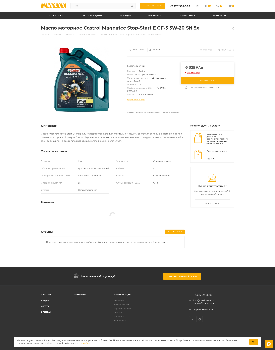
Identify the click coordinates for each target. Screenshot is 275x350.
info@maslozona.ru (203, 300)
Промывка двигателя (217, 151)
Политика (119, 316)
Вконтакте (192, 319)
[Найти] (131, 6)
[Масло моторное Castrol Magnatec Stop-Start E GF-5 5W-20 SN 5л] (81, 79)
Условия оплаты (121, 304)
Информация (122, 295)
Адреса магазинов (203, 309)
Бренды (46, 312)
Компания (80, 295)
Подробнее (85, 343)
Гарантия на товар (123, 308)
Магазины (119, 300)
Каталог (46, 295)
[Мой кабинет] (198, 6)
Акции (45, 300)
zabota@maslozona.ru (205, 303)
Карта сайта (120, 320)
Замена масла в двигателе (214, 135)
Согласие (118, 312)
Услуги (45, 306)
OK (253, 342)
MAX (200, 319)
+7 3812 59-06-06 (180, 6)
